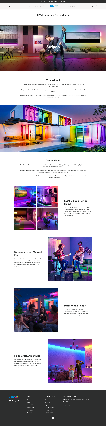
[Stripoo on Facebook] (10, 401)
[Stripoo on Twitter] (13, 401)
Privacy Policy (48, 410)
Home (29, 6)
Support (72, 6)
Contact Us (30, 400)
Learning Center (49, 412)
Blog (62, 6)
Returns (67, 6)
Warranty (29, 412)
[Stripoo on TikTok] (18, 401)
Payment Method (49, 405)
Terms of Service (49, 407)
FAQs (28, 402)
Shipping (42, 6)
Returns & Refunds (31, 405)
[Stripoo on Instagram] (15, 401)
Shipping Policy (31, 407)
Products (35, 6)
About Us (47, 400)
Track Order (30, 410)
